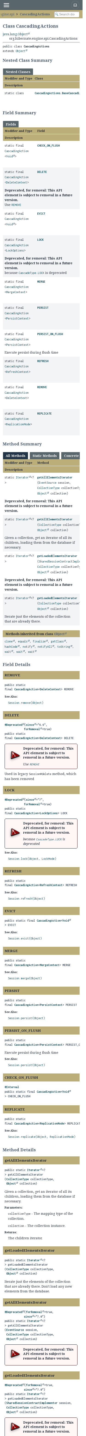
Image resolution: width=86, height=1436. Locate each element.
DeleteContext (16, 182)
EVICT (41, 213)
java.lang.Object (15, 34)
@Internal (12, 1087)
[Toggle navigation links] (6, 5)
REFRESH (42, 361)
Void (9, 156)
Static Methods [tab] (45, 455)
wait (8, 651)
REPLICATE (44, 413)
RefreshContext (17, 372)
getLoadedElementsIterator (57, 556)
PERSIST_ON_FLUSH (50, 334)
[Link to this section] (55, 60)
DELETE (42, 172)
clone (9, 641)
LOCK (40, 239)
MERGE (41, 281)
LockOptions (15, 250)
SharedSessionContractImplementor (32, 1403)
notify (27, 646)
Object (20, 51)
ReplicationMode (18, 424)
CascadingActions (35, 14)
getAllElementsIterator (54, 477)
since (30, 724)
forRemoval (32, 729)
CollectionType (48, 488)
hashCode (11, 646)
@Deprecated (13, 724)
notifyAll (45, 646)
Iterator (22, 477)
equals (23, 641)
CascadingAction (17, 151)
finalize (39, 641)
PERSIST (42, 307)
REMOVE (42, 387)
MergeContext (15, 292)
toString (63, 646)
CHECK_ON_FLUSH (48, 145)
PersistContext (17, 318)
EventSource (47, 482)
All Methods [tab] (15, 455)
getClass (57, 641)
